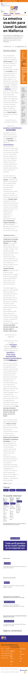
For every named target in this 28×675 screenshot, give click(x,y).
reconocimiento (8, 144)
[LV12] (4, 639)
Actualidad (3, 653)
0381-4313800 (15, 672)
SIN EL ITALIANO (19, 501)
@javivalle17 (10, 352)
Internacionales (9, 655)
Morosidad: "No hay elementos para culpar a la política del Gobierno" (14, 567)
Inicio (2, 648)
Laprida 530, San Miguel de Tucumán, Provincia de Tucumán (10, 672)
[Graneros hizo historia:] (5, 505)
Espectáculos (8, 653)
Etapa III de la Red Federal (9, 621)
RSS (20, 661)
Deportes (8, 651)
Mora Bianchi (12, 661)
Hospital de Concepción (15, 538)
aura (11, 664)
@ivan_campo (11, 354)
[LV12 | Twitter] (24, 638)
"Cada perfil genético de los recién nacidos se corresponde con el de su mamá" (15, 547)
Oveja (11, 654)
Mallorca (8, 89)
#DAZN (13, 346)
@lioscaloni (13, 344)
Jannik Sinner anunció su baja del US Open (25, 75)
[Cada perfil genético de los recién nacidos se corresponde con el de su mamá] (15, 532)
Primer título (6, 503)
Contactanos (22, 648)
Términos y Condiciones (5, 668)
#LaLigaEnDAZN (11, 356)
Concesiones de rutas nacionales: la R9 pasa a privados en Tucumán (14, 624)
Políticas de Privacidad (14, 668)
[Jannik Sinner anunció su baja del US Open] (18, 503)
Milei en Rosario (7, 563)
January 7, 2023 (11, 130)
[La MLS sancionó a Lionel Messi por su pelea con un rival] (12, 505)
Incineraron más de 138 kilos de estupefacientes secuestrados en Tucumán (13, 605)
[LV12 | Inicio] (26, 644)
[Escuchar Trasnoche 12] (25, 12)
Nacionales (3, 655)
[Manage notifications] (25, 672)
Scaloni (6, 490)
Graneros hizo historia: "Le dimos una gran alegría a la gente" (6, 514)
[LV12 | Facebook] (22, 638)
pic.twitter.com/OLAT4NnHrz (12, 358)
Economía (3, 658)
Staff (21, 651)
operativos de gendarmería (9, 601)
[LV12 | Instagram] (22, 640)
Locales (2, 651)
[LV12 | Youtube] (24, 640)
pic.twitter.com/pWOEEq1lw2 (12, 128)
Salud (7, 658)
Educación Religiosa (12, 651)
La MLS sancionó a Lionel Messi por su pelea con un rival (12, 513)
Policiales (8, 648)
